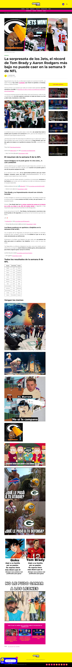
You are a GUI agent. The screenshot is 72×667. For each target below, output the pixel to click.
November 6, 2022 (23, 153)
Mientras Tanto (44, 8)
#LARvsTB (8, 221)
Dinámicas (39, 10)
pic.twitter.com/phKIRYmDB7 (37, 186)
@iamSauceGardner (15, 147)
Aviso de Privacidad (30, 659)
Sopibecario (12, 75)
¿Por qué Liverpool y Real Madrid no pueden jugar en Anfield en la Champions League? (58, 142)
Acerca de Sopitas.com (40, 659)
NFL (14, 646)
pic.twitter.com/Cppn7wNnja (24, 253)
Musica (27, 8)
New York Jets (10, 646)
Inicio (5, 12)
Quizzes (34, 10)
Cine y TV (38, 8)
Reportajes (28, 10)
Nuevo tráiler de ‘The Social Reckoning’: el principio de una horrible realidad (57, 154)
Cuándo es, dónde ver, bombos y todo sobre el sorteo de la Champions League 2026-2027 (58, 107)
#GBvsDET (22, 186)
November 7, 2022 (31, 224)
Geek (50, 8)
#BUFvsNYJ (13, 150)
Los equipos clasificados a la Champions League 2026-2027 (57, 131)
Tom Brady (17, 646)
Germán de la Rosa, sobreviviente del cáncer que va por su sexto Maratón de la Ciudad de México (58, 95)
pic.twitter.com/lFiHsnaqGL (22, 221)
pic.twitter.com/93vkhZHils (28, 150)
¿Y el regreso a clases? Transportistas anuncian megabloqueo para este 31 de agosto (57, 118)
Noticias (23, 8)
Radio (44, 10)
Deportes (32, 8)
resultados (22, 82)
